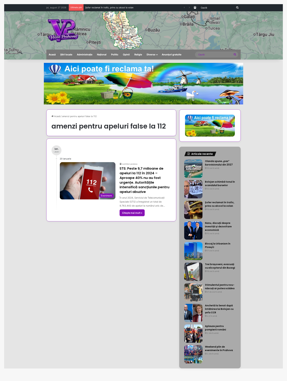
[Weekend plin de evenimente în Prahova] (193, 354)
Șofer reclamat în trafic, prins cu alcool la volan (219, 204)
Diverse (151, 54)
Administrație (84, 54)
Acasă (52, 54)
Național (101, 54)
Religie (138, 54)
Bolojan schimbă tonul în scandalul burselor (220, 183)
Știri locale (66, 54)
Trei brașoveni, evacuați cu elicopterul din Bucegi (220, 266)
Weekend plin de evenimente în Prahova (219, 348)
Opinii (126, 54)
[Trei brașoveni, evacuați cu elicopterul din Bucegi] (193, 272)
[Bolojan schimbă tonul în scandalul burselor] (193, 189)
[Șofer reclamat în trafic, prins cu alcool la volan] (193, 210)
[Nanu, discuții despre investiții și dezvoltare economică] (193, 230)
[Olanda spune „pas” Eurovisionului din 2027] (193, 168)
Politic (114, 54)
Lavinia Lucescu (129, 164)
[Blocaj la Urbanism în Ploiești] (193, 251)
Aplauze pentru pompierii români (215, 327)
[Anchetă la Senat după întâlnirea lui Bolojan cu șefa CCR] (193, 313)
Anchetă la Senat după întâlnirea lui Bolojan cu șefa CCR (219, 309)
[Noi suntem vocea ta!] (62, 30)
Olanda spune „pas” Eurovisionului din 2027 (219, 162)
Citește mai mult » (132, 212)
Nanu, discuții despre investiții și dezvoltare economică (113, 7)
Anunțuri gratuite (171, 54)
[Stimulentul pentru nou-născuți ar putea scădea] (193, 292)
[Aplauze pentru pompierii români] (193, 333)
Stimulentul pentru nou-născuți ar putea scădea (220, 286)
